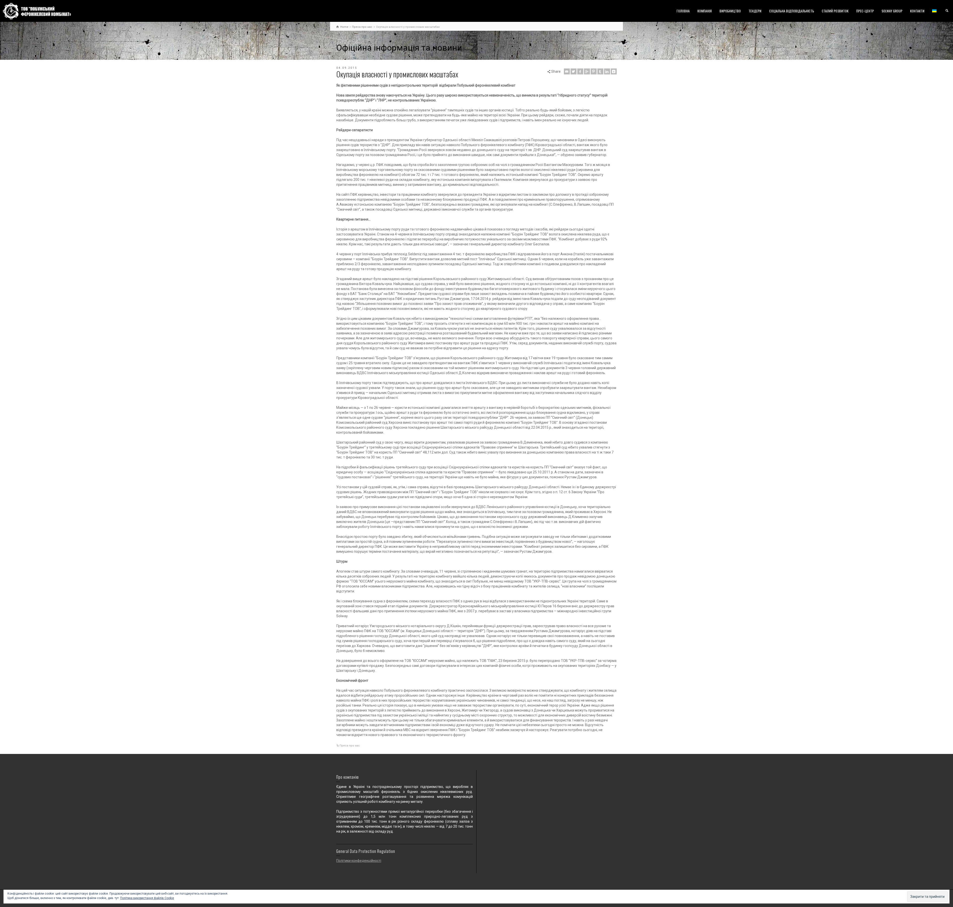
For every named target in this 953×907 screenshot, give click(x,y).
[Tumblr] (600, 71)
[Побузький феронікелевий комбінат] (36, 11)
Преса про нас (350, 745)
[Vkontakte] (614, 71)
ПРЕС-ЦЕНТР (865, 10)
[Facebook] (580, 71)
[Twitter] (574, 71)
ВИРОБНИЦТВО (730, 10)
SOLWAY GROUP (892, 10)
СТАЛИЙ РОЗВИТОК (835, 10)
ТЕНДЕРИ (755, 10)
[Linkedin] (607, 71)
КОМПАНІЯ (704, 10)
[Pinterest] (594, 71)
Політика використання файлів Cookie (147, 898)
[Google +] (587, 71)
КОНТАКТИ (917, 10)
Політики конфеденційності (358, 861)
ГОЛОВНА (683, 10)
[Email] (567, 71)
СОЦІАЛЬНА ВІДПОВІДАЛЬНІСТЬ (791, 10)
